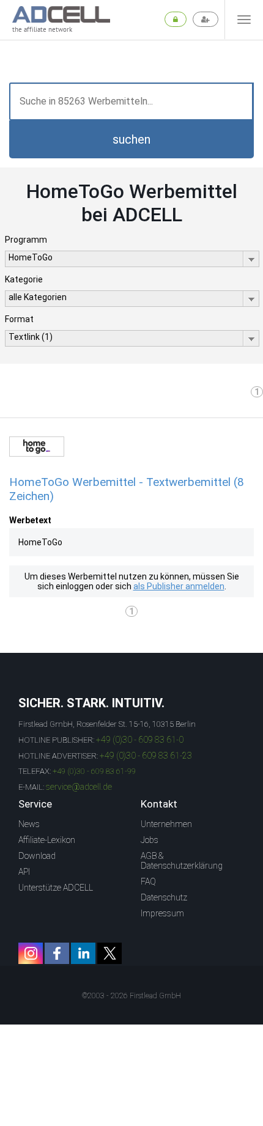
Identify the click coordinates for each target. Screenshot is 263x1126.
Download (37, 856)
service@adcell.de (79, 787)
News (29, 824)
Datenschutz (164, 897)
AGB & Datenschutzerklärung (182, 860)
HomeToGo (40, 542)
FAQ (148, 881)
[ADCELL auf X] (109, 953)
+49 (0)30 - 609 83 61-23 (146, 755)
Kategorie (24, 279)
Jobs (149, 840)
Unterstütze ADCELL (55, 887)
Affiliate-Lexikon (46, 840)
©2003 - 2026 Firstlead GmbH (131, 996)
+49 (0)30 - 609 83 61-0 (139, 740)
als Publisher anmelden (178, 586)
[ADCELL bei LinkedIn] (83, 953)
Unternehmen (166, 824)
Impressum (162, 913)
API (24, 872)
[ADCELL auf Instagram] (30, 953)
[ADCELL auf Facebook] (57, 953)
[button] (131, 139)
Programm (26, 240)
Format (19, 319)
